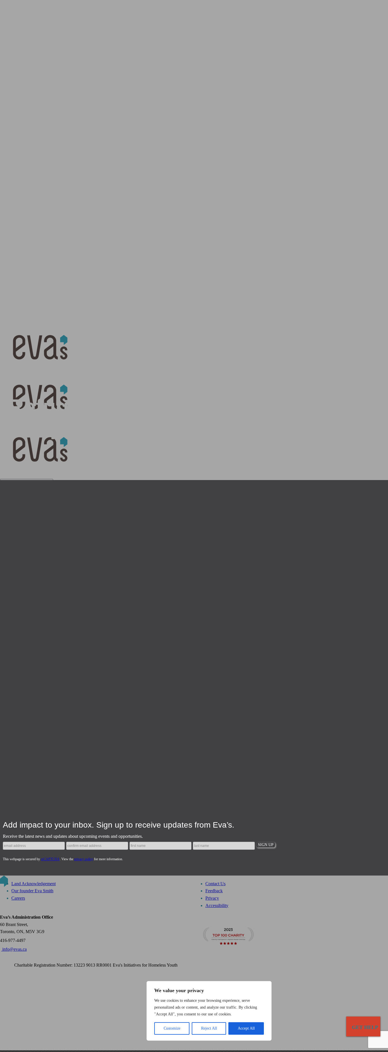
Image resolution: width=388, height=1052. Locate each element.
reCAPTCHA (50, 859)
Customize (172, 1028)
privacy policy (83, 859)
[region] (209, 1011)
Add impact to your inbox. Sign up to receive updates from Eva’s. (118, 824)
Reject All (209, 1028)
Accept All (246, 1028)
